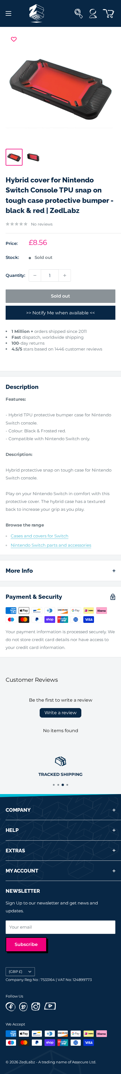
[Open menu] (8, 13)
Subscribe (26, 944)
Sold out (60, 296)
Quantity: (15, 275)
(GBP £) (15, 971)
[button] (11, 357)
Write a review (60, 712)
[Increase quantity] (65, 275)
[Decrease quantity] (35, 275)
